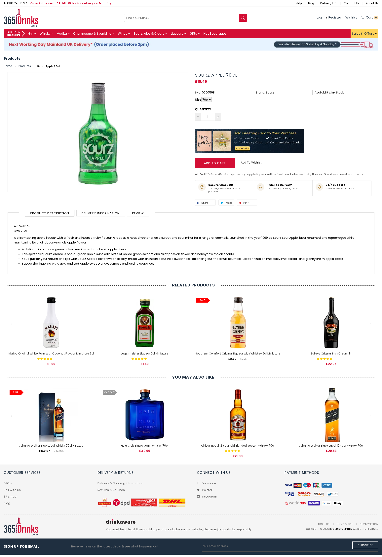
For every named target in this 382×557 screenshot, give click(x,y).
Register (334, 17)
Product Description (49, 213)
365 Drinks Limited (340, 529)
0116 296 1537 (16, 3)
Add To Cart (215, 163)
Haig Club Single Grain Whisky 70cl (144, 446)
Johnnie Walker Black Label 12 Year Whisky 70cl (331, 446)
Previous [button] (12, 324)
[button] (45, 358)
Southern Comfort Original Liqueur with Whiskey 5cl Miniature (237, 353)
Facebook (208, 483)
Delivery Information (101, 213)
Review (138, 213)
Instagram (209, 496)
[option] (51, 326)
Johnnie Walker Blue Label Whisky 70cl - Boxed (51, 446)
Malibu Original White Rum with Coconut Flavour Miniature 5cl (51, 353)
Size (198, 99)
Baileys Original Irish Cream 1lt (331, 353)
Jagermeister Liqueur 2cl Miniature (145, 353)
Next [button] (370, 324)
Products (12, 58)
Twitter (206, 490)
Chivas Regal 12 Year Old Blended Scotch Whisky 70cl (238, 446)
